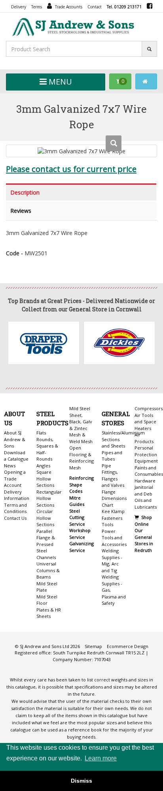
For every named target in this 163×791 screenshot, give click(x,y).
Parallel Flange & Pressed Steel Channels (46, 544)
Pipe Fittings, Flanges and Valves (113, 475)
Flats (41, 433)
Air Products (144, 438)
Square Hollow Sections (45, 478)
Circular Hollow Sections (45, 517)
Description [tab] (25, 192)
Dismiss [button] (81, 780)
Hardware (145, 481)
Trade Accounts (68, 7)
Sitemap (93, 646)
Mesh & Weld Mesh (81, 438)
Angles (43, 466)
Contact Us (15, 518)
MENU (59, 81)
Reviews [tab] (20, 210)
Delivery (18, 7)
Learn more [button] (101, 758)
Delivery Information (16, 495)
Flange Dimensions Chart (114, 498)
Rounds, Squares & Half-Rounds (47, 449)
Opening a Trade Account (15, 478)
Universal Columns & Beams (48, 570)
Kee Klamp (113, 511)
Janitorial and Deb (144, 490)
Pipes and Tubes (112, 456)
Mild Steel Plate (46, 587)
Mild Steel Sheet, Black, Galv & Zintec (80, 418)
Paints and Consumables (149, 471)
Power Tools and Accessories (114, 537)
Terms (36, 7)
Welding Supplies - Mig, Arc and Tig (112, 560)
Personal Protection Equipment (146, 454)
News (9, 466)
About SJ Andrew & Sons (14, 439)
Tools (107, 524)
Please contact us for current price (71, 168)
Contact (94, 7)
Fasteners (112, 518)
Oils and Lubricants (146, 503)
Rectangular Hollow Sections (48, 498)
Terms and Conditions (15, 508)
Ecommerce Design (127, 646)
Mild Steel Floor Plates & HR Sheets (48, 606)
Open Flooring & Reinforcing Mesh (81, 458)
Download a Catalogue (16, 456)
